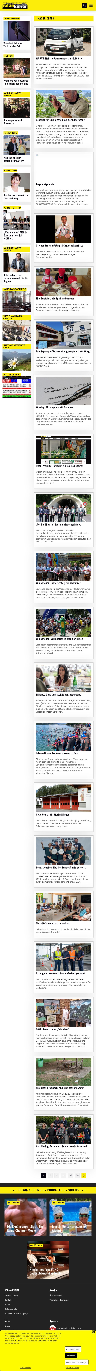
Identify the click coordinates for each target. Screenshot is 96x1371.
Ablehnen (71, 1355)
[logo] (15, 5)
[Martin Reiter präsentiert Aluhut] (71, 1217)
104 (77, 1175)
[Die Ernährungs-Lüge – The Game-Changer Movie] (25, 1217)
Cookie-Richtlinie (25, 1368)
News (7, 1326)
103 (70, 1175)
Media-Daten (11, 1296)
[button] (93, 1331)
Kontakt (8, 1300)
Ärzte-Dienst (56, 1296)
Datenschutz (10, 1309)
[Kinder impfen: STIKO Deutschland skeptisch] (48, 1260)
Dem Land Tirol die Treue (69, 1328)
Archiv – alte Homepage (16, 1314)
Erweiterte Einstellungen (76, 1362)
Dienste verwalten (72, 1368)
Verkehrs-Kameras (59, 1300)
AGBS (7, 1305)
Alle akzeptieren (73, 1349)
